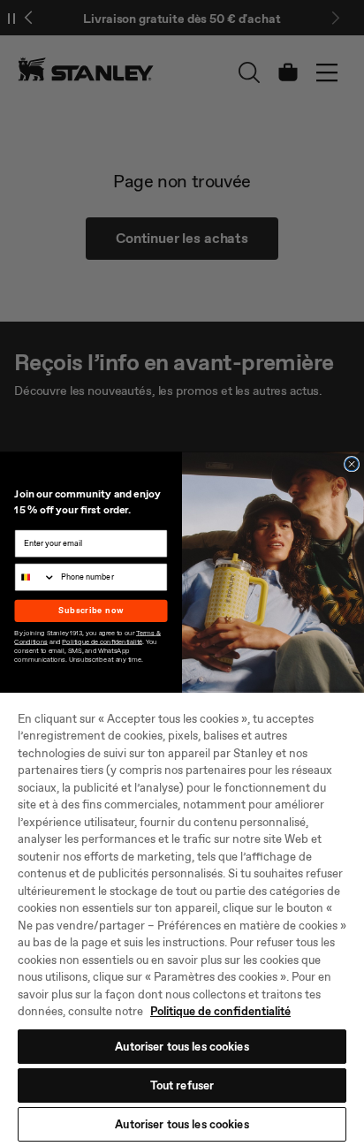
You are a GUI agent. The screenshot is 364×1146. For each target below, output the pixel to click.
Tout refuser (182, 1085)
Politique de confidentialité (220, 1011)
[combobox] (35, 577)
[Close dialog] (351, 464)
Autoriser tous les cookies (181, 1046)
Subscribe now (91, 610)
